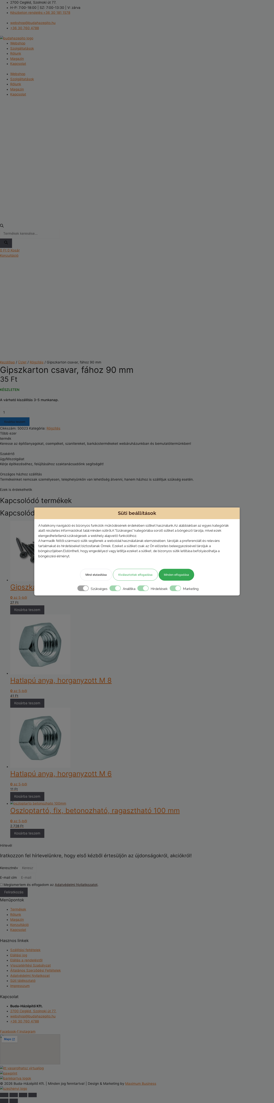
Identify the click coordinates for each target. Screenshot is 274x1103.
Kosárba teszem (14, 421)
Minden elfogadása (176, 574)
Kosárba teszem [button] (27, 610)
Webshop (17, 43)
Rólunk (15, 53)
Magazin (17, 59)
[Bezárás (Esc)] (32, 1095)
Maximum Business (140, 1084)
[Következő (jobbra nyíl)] (13, 1101)
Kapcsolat (18, 64)
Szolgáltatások (22, 48)
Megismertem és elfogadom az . (51, 885)
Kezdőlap (7, 362)
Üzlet (22, 362)
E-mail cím (9, 878)
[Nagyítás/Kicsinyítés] (4, 1095)
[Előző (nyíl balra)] (4, 1101)
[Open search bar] (2, 226)
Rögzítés (37, 362)
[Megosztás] (23, 1095)
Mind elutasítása (96, 574)
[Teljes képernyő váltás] (13, 1095)
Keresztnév (9, 868)
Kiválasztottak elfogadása (135, 574)
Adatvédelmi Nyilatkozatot (76, 885)
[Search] (6, 243)
